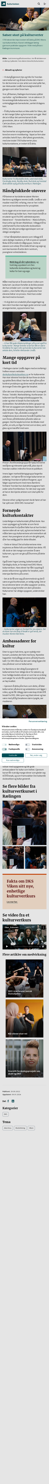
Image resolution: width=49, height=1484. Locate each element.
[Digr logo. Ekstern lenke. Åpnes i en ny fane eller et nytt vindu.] (3, 724)
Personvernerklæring (38, 721)
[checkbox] (4, 744)
